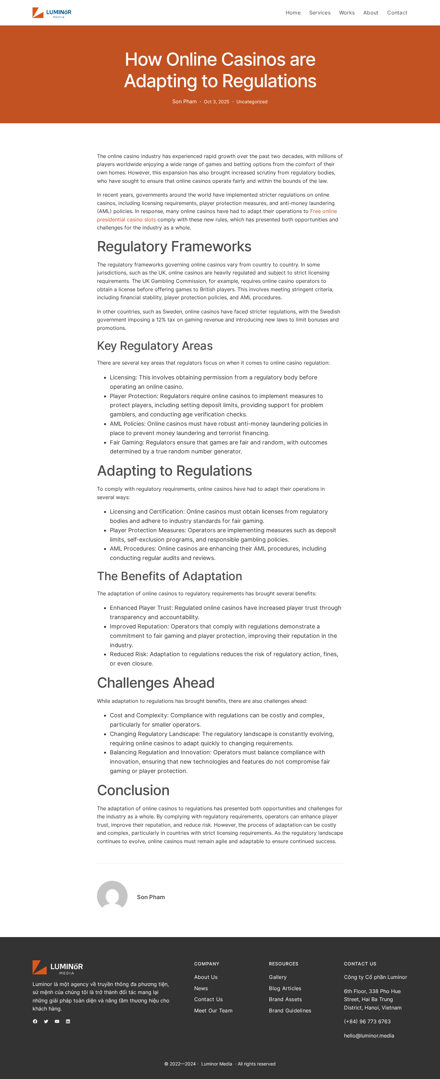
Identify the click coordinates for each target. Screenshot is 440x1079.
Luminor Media (216, 1063)
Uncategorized (252, 101)
